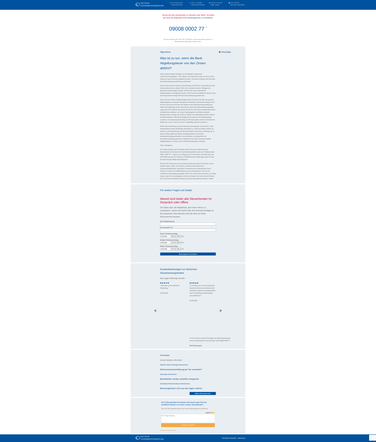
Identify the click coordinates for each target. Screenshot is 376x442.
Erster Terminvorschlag (169, 234)
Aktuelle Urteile (165, 365)
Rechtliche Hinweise (229, 438)
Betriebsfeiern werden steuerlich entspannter (179, 379)
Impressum (241, 438)
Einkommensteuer (174, 384)
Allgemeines (165, 52)
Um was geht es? (166, 227)
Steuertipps (226, 52)
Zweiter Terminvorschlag (169, 240)
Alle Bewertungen (195, 345)
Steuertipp (174, 365)
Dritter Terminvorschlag (169, 246)
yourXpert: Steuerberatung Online (168, 430)
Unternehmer (172, 374)
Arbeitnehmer (183, 365)
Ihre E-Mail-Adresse (167, 221)
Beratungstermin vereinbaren (188, 254)
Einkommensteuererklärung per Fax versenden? (181, 369)
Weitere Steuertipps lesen (203, 393)
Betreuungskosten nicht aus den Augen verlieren (181, 388)
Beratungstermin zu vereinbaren (200, 18)
